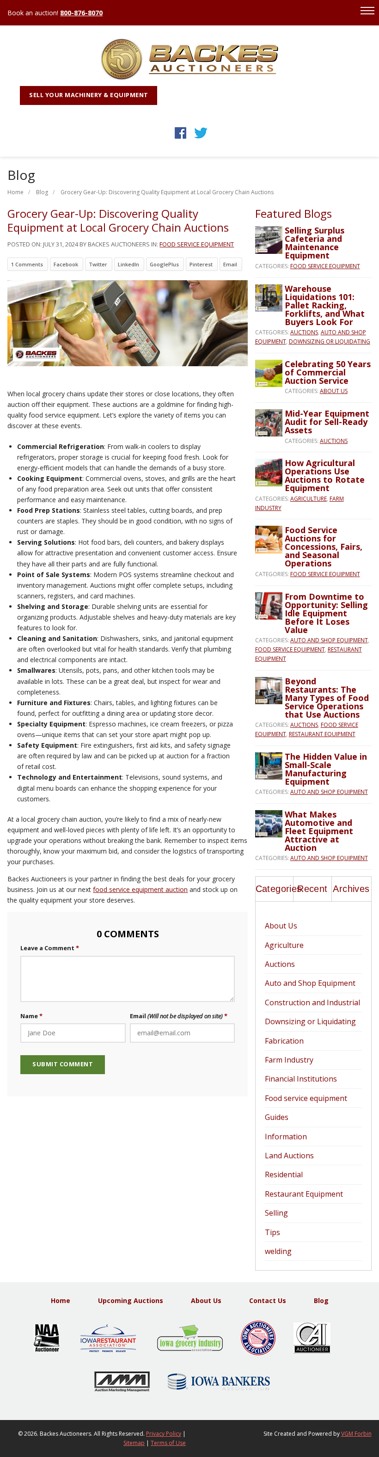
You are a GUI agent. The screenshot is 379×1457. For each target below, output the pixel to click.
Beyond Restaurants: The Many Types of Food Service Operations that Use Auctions (327, 698)
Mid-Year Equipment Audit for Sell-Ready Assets (327, 422)
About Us (334, 391)
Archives (351, 889)
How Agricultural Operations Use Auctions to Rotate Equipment (325, 475)
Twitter (98, 264)
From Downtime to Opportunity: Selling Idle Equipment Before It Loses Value (326, 613)
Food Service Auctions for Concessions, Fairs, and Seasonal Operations (323, 546)
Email (230, 264)
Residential (284, 1174)
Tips (272, 1232)
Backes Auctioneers (65, 1434)
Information (286, 1136)
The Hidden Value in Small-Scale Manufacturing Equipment (326, 769)
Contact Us (267, 1300)
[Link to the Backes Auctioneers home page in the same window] (190, 77)
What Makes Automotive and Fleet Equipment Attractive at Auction (319, 831)
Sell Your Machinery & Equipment (88, 95)
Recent (312, 889)
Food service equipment (196, 244)
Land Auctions (289, 1155)
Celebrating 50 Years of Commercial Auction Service (328, 372)
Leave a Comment (47, 948)
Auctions (304, 332)
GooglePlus (164, 264)
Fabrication (284, 1041)
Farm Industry (289, 1060)
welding (278, 1251)
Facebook (66, 264)
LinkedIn (128, 264)
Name (29, 1016)
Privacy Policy (163, 1434)
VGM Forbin (356, 1434)
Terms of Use (168, 1443)
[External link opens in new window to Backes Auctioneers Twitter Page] (201, 138)
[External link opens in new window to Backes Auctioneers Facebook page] (180, 138)
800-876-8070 (81, 12)
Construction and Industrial (312, 1002)
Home (15, 192)
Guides (276, 1117)
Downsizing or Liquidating (329, 341)
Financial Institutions (301, 1079)
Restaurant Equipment (322, 734)
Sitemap (134, 1443)
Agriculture (308, 499)
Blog (42, 192)
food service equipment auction (140, 889)
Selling (276, 1213)
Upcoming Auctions (130, 1300)
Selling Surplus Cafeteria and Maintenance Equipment (314, 243)
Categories (274, 889)
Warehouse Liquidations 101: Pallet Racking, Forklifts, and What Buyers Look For (325, 305)
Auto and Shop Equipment (329, 640)
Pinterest (201, 264)
